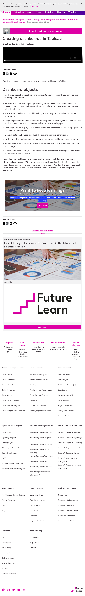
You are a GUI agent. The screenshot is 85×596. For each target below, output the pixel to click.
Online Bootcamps (8, 390)
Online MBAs (6, 432)
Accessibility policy (8, 563)
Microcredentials (7, 385)
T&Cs (3, 537)
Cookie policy (7, 553)
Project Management (65, 405)
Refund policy (6, 548)
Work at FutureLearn (9, 500)
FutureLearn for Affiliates (67, 521)
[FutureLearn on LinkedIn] (24, 589)
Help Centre (34, 542)
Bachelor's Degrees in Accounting (70, 443)
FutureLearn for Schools (66, 516)
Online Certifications (9, 380)
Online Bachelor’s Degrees (11, 405)
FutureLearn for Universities (68, 500)
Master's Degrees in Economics (41, 466)
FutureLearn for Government (68, 510)
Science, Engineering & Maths (40, 411)
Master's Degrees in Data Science (41, 444)
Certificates (34, 510)
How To (61, 11)
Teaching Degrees (8, 443)
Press (38, 11)
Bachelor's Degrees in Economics (69, 448)
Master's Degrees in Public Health (41, 456)
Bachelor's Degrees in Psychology (70, 437)
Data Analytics (63, 380)
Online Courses (7, 374)
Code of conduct (8, 558)
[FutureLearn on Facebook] (4, 589)
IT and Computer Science (39, 395)
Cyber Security (63, 400)
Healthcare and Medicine (39, 380)
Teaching (33, 385)
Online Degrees (7, 395)
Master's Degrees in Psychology (41, 432)
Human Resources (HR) (66, 395)
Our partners (62, 495)
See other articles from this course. (46, 31)
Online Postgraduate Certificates (13, 411)
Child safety (34, 537)
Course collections (64, 416)
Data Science (62, 390)
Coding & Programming (66, 411)
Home (5, 19)
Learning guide (35, 505)
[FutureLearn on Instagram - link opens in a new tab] (8, 589)
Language (33, 400)
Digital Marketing (64, 374)
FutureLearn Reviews (37, 500)
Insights (49, 11)
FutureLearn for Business (66, 505)
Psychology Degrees (9, 437)
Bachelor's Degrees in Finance (68, 453)
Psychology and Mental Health (41, 390)
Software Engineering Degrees (12, 463)
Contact (33, 548)
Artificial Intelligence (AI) (67, 385)
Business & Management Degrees (13, 468)
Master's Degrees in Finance (39, 461)
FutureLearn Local (22, 11)
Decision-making (33, 19)
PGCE (4, 458)
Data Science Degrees (9, 453)
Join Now (42, 327)
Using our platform (36, 495)
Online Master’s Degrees (10, 400)
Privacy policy (7, 542)
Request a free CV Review (39, 521)
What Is (72, 11)
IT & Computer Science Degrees (13, 448)
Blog (3, 510)
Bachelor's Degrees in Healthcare (69, 432)
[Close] (81, 3)
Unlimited (33, 516)
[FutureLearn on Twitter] (13, 589)
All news (5, 11)
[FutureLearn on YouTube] (18, 589)
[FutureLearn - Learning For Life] (77, 589)
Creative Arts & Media (38, 405)
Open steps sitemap (9, 573)
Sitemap (4, 568)
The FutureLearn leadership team (13, 495)
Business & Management (17, 19)
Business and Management (39, 374)
